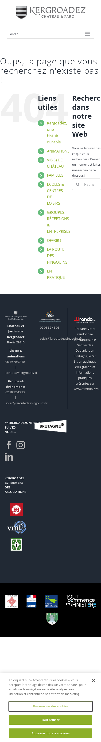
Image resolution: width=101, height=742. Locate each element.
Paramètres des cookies (50, 706)
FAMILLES (55, 175)
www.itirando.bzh (86, 389)
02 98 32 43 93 (15, 392)
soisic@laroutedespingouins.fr (26, 403)
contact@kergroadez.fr (21, 373)
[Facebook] (9, 445)
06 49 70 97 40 (15, 362)
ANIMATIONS (58, 151)
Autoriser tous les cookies (50, 733)
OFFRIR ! (54, 240)
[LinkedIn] (9, 457)
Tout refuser (50, 720)
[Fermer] (93, 681)
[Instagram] (20, 445)
